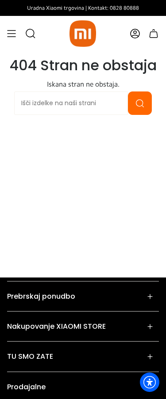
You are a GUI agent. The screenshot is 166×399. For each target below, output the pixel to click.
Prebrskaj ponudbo (41, 296)
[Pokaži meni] (11, 33)
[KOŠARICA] (153, 33)
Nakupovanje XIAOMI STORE (56, 326)
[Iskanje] (140, 103)
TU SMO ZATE (30, 356)
